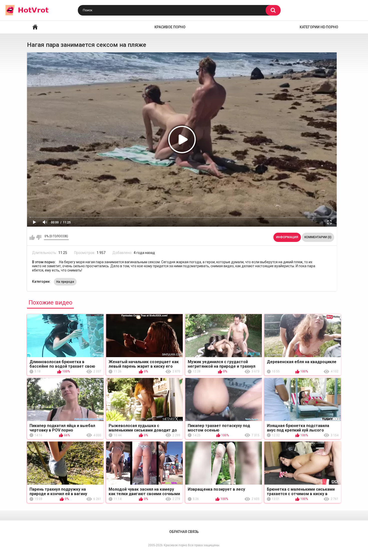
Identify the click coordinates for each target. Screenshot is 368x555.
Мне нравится (32, 237)
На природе (65, 282)
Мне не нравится (38, 237)
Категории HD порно (319, 27)
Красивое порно (170, 27)
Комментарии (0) (317, 237)
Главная (35, 27)
